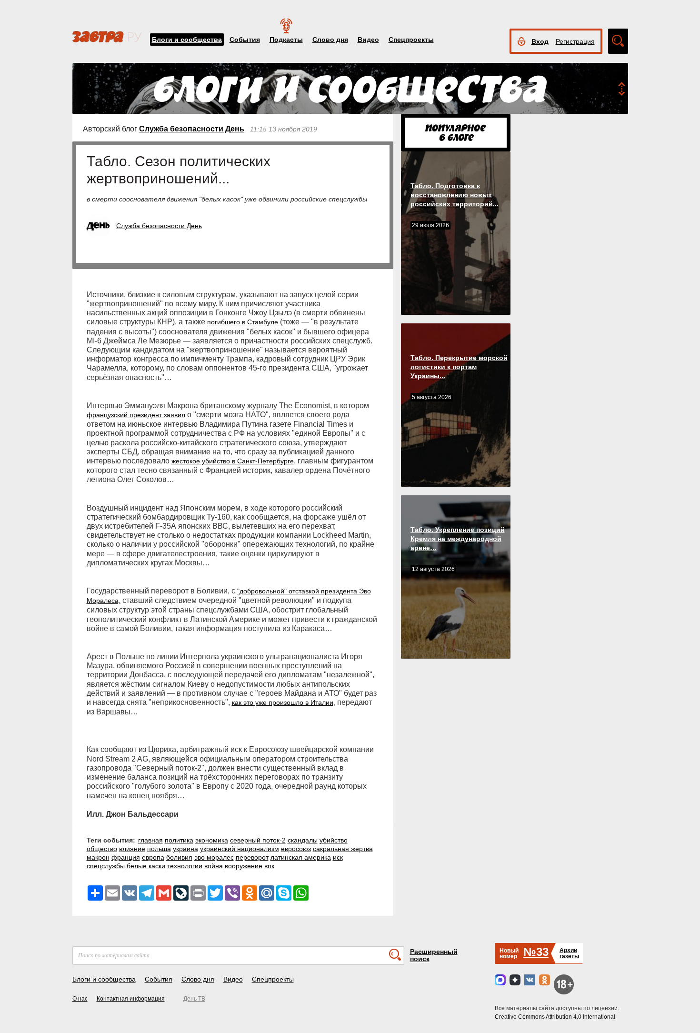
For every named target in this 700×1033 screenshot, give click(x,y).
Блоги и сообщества (187, 39)
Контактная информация (131, 998)
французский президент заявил (136, 415)
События (245, 39)
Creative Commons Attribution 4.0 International (555, 1016)
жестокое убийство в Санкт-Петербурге (232, 461)
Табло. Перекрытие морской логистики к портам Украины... (459, 367)
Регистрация (575, 41)
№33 (536, 951)
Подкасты (286, 39)
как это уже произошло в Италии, (283, 702)
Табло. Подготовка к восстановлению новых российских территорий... (454, 195)
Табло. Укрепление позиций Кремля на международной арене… (457, 539)
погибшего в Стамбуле (243, 322)
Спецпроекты (411, 39)
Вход (540, 41)
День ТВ (194, 998)
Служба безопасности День (191, 129)
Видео (368, 39)
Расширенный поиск (434, 955)
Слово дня (330, 39)
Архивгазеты (569, 953)
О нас (80, 998)
